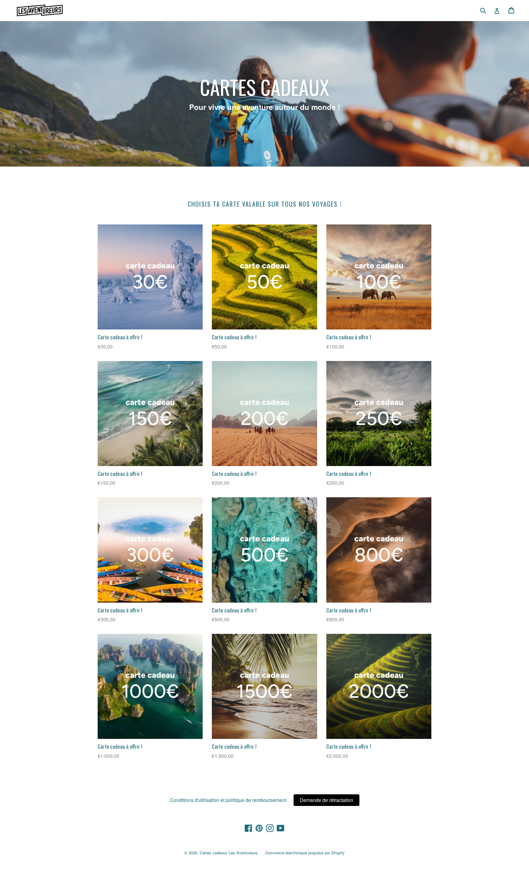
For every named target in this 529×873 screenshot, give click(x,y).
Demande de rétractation (326, 799)
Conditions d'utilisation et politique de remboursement (228, 799)
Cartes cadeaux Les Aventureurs (229, 853)
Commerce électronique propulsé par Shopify (305, 853)
